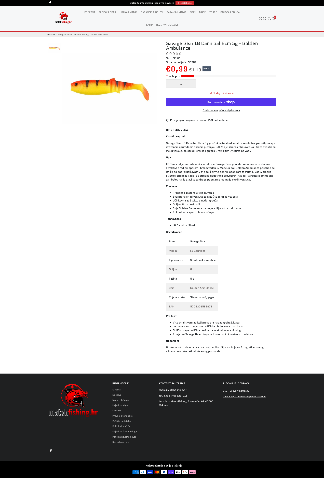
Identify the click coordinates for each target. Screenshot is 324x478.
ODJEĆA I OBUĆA (230, 12)
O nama (116, 389)
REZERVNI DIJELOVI (167, 25)
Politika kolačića (121, 426)
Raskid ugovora (120, 442)
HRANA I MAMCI (128, 12)
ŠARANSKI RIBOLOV (152, 12)
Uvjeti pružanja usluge (124, 431)
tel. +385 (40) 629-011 (173, 396)
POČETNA (89, 12)
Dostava (116, 395)
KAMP (149, 25)
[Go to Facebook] (50, 3)
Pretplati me (185, 3)
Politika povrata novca (124, 436)
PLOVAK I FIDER (107, 12)
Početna (51, 34)
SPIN (193, 12)
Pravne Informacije (122, 415)
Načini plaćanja (120, 400)
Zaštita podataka (121, 421)
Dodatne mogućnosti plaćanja (221, 110)
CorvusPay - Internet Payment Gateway (244, 396)
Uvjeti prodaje (120, 405)
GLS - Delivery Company (236, 390)
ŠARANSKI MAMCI (176, 12)
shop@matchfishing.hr (172, 390)
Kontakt (116, 410)
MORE (202, 12)
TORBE (213, 12)
